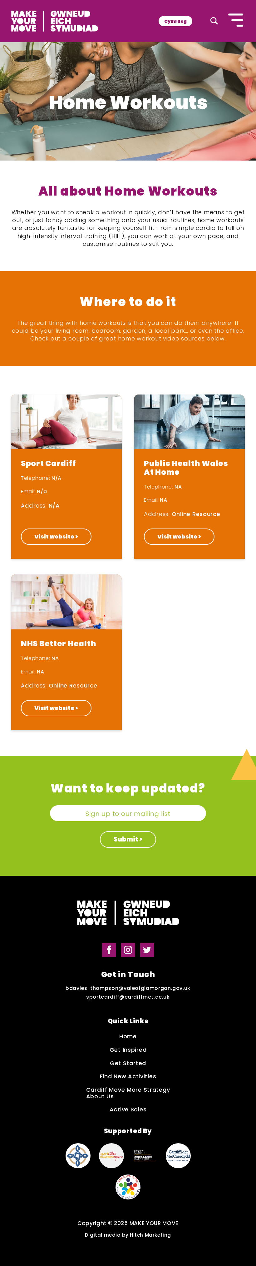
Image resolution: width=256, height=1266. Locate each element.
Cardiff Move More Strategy (128, 1090)
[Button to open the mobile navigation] (236, 20)
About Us (100, 1096)
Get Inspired (128, 1050)
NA (178, 486)
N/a (42, 491)
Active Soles (128, 1109)
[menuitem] (175, 21)
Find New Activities (128, 1076)
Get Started (128, 1063)
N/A (57, 478)
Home (128, 1036)
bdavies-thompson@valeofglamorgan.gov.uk (128, 988)
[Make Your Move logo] (54, 21)
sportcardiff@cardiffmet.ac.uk (128, 997)
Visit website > (56, 536)
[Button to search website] (214, 21)
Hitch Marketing (150, 1235)
